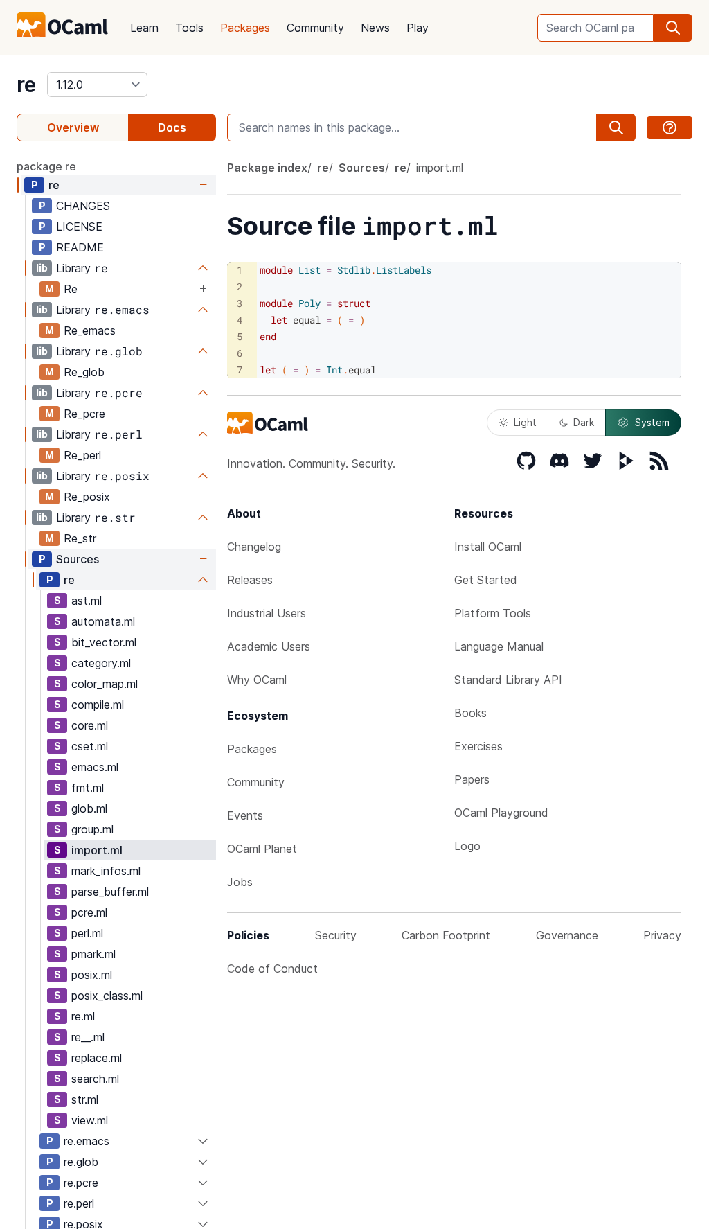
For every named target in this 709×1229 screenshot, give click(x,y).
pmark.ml (93, 954)
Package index (267, 168)
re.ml (83, 1016)
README (80, 247)
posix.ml (91, 975)
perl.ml (87, 933)
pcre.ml (89, 912)
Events (245, 815)
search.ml (95, 1079)
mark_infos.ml (106, 871)
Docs (172, 127)
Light (525, 422)
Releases (250, 580)
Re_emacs (90, 330)
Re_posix (87, 497)
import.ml (97, 850)
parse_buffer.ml (110, 892)
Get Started (485, 580)
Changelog (254, 547)
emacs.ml (94, 767)
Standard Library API (508, 680)
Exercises (478, 746)
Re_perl (82, 455)
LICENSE (79, 226)
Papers (472, 779)
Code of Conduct (272, 968)
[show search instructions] (669, 127)
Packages (245, 28)
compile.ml (97, 704)
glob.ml (89, 808)
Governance (567, 935)
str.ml (84, 1099)
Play (417, 28)
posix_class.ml (107, 995)
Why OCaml (257, 680)
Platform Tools (492, 613)
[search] (673, 28)
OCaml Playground (501, 813)
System (652, 422)
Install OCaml (487, 547)
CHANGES (83, 206)
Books (470, 713)
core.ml (89, 725)
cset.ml (89, 746)
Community (315, 28)
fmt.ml (87, 788)
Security (336, 935)
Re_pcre (84, 414)
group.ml (92, 829)
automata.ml (103, 621)
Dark (583, 422)
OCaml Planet (262, 849)
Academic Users (268, 646)
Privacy (662, 935)
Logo (467, 846)
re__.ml (88, 1037)
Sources (77, 559)
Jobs (240, 882)
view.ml (89, 1120)
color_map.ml (104, 684)
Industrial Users (266, 613)
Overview (73, 127)
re (26, 84)
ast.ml (86, 601)
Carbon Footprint (446, 935)
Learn (144, 28)
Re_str (80, 538)
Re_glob (84, 372)
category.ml (101, 663)
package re (46, 166)
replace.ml (96, 1058)
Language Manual (499, 646)
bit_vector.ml (103, 642)
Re (71, 289)
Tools (189, 28)
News (375, 28)
